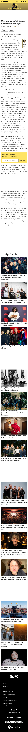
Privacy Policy (5, 686)
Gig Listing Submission (7, 703)
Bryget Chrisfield (15, 27)
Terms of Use (5, 689)
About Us (4, 683)
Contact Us (5, 705)
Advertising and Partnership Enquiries (10, 700)
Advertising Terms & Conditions (9, 694)
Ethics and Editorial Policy (8, 691)
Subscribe (22, 160)
